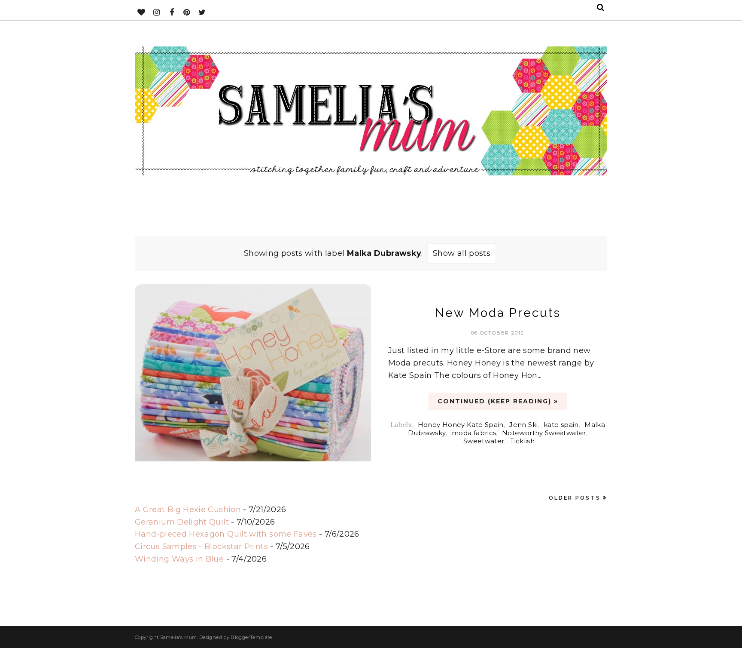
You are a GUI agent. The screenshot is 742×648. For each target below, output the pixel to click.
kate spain (561, 425)
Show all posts (461, 253)
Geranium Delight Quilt (182, 522)
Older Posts (575, 497)
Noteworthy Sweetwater (544, 433)
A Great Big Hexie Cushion (188, 509)
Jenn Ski (523, 425)
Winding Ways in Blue (179, 559)
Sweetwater (484, 441)
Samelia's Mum (178, 637)
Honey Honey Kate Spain (461, 425)
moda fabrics (474, 433)
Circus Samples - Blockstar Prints (201, 546)
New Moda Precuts (498, 313)
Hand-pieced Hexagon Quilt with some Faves (226, 534)
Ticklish (522, 441)
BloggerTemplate (251, 637)
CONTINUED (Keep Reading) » (498, 401)
